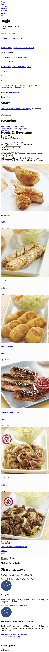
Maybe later (22, 606)
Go (2, 551)
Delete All (5, 650)
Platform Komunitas (14, 92)
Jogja (3, 2)
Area (3, 147)
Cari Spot (4, 143)
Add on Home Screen (9, 606)
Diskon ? (4, 150)
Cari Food (5, 145)
